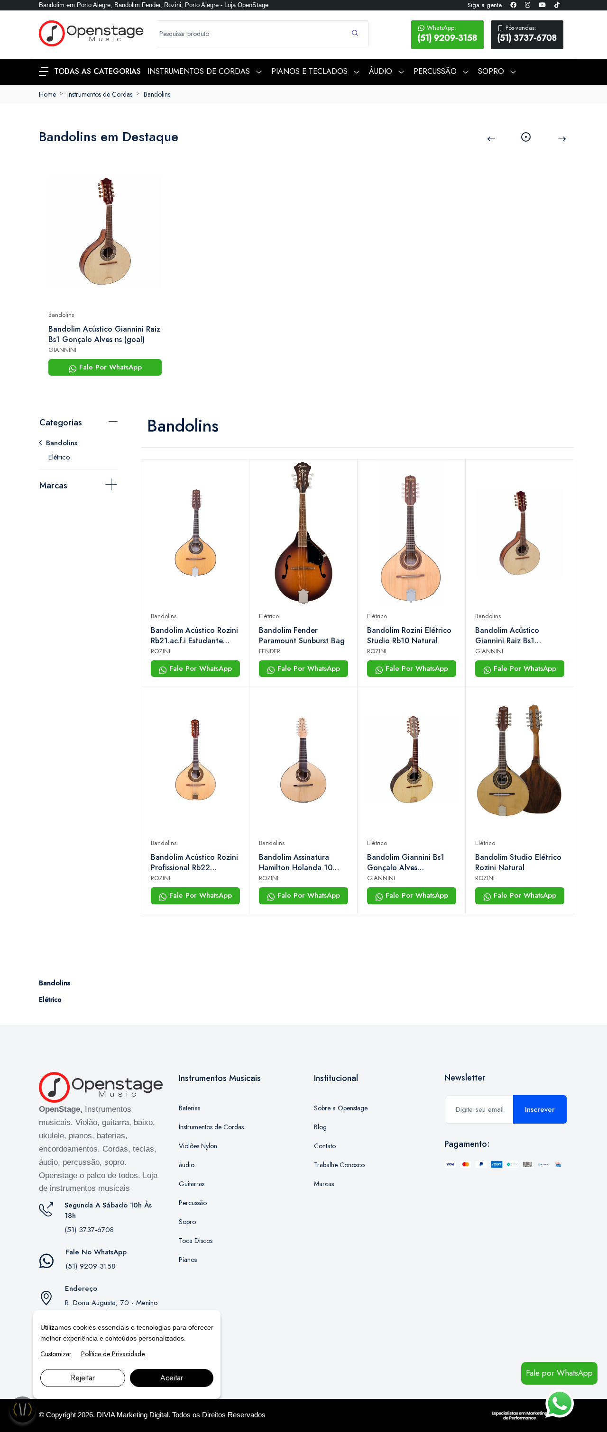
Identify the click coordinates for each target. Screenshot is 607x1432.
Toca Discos (195, 1240)
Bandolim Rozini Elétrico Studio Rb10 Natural (409, 635)
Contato (325, 1146)
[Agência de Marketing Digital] (519, 1415)
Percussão (193, 1202)
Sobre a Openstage (341, 1108)
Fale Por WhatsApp (109, 367)
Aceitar (171, 1377)
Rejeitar (83, 1377)
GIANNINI (62, 349)
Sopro (187, 1221)
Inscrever (540, 1109)
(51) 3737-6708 (527, 33)
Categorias (60, 422)
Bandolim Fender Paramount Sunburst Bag (302, 635)
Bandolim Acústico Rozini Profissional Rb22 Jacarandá (194, 862)
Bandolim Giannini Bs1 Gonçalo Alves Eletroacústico (405, 862)
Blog (320, 1127)
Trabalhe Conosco (339, 1165)
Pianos (188, 1259)
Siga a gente (485, 4)
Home (47, 94)
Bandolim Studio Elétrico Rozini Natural (518, 862)
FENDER (269, 651)
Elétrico (59, 457)
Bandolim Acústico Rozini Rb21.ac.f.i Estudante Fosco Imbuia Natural (194, 635)
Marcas (53, 485)
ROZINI (160, 651)
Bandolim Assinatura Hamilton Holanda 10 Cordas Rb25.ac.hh (295, 862)
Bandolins (157, 94)
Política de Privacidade (113, 1354)
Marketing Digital (142, 1415)
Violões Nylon (198, 1146)
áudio (186, 1165)
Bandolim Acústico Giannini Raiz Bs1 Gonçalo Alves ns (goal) (104, 334)
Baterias (189, 1108)
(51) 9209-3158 (447, 33)
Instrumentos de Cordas (99, 94)
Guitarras (191, 1184)
